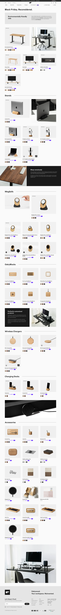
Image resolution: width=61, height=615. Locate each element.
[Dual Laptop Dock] (13, 132)
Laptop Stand (7, 159)
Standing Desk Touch (9, 47)
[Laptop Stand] (13, 152)
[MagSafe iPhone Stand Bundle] (13, 248)
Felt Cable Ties (7, 479)
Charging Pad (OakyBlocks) (45, 301)
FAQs (32, 599)
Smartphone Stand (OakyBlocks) (29, 301)
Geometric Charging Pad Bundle (11, 368)
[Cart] (55, 2)
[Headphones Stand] (30, 132)
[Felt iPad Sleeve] (30, 472)
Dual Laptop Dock (8, 138)
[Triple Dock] (13, 386)
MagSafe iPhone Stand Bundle (10, 255)
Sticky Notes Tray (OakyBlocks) (46, 281)
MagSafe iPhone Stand (35, 214)
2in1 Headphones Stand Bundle (28, 159)
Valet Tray (7, 517)
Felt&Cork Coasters (44, 459)
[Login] (53, 2)
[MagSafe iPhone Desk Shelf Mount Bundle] (30, 248)
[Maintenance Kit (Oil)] (48, 492)
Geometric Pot (43, 439)
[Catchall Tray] (13, 432)
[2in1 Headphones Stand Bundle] (30, 152)
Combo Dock (25, 393)
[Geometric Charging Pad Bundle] (13, 361)
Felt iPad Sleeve (25, 479)
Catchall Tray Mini (26, 517)
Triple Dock (7, 393)
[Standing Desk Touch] (17, 36)
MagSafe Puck (7, 499)
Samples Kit (25, 499)
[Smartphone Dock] (48, 386)
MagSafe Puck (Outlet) (9, 537)
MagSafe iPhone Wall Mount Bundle (47, 255)
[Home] (30, 2)
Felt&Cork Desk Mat (44, 67)
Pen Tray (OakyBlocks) (27, 281)
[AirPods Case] (13, 452)
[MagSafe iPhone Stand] (43, 204)
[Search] (51, 2)
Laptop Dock (7, 118)
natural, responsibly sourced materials (19, 316)
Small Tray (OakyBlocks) (9, 301)
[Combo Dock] (30, 386)
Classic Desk (7, 67)
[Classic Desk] (13, 60)
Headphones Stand (26, 138)
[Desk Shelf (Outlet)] (13, 80)
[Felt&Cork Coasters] (48, 452)
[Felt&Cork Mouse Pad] (30, 452)
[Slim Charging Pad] (13, 341)
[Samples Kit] (30, 492)
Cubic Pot (24, 439)
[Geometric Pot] (48, 432)
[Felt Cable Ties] (13, 472)
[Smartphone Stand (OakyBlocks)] (30, 294)
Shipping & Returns (34, 600)
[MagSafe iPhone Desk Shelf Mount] (13, 228)
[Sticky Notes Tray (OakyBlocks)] (48, 274)
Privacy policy (33, 603)
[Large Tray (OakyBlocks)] (13, 274)
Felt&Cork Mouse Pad (27, 459)
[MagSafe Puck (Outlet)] (13, 530)
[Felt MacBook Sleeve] (48, 472)
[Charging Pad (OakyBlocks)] (48, 294)
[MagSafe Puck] (13, 492)
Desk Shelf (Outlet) (8, 87)
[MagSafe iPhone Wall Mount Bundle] (48, 248)
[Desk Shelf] (30, 60)
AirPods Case (7, 459)
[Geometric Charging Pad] (30, 341)
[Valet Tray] (13, 510)
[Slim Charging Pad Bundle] (48, 341)
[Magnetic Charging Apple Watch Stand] (30, 228)
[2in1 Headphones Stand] (48, 132)
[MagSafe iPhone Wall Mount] (48, 228)
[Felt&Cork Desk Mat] (48, 60)
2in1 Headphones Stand (44, 138)
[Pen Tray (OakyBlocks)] (30, 274)
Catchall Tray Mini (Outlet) (28, 537)
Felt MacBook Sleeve (44, 479)
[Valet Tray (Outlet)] (48, 510)
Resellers (40, 604)
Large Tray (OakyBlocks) (9, 281)
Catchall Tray (7, 439)
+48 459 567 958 (53, 599)
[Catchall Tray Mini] (30, 510)
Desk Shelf (24, 67)
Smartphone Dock (43, 393)
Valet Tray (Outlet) (43, 517)
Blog (40, 599)
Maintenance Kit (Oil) (44, 499)
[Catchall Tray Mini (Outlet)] (30, 530)
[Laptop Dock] (17, 108)
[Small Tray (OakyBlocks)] (13, 294)
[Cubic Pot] (30, 432)
